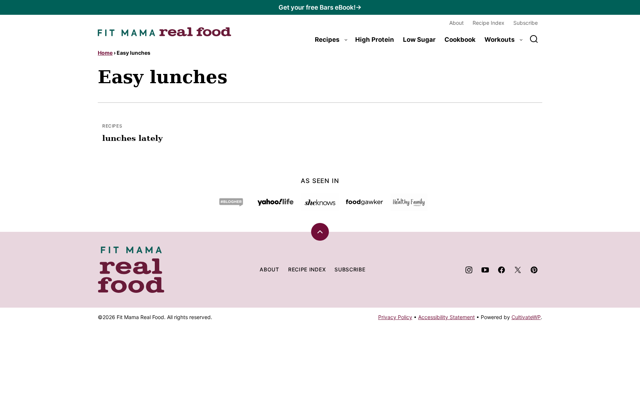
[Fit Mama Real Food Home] (164, 31)
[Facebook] (501, 270)
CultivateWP (526, 317)
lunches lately (132, 138)
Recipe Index (488, 23)
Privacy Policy (395, 317)
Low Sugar (419, 39)
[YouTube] (485, 270)
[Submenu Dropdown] (346, 40)
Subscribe (525, 23)
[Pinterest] (534, 270)
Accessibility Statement (446, 317)
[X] (518, 270)
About (456, 23)
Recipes (327, 39)
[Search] (534, 39)
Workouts (499, 39)
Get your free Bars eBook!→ (320, 7)
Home (105, 53)
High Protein (374, 39)
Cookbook (460, 39)
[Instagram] (469, 270)
